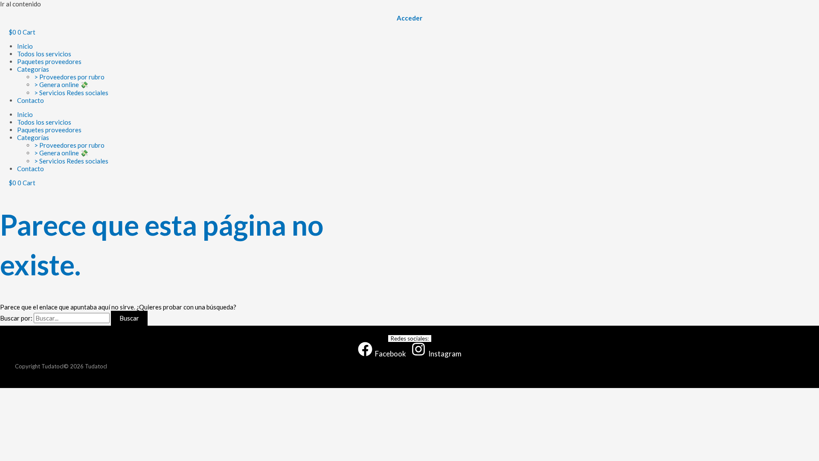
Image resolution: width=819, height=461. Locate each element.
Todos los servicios (44, 54)
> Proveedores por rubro (69, 77)
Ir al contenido (20, 4)
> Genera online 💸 (61, 84)
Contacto (30, 100)
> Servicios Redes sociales (71, 92)
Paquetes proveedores (49, 61)
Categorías (33, 69)
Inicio (25, 46)
